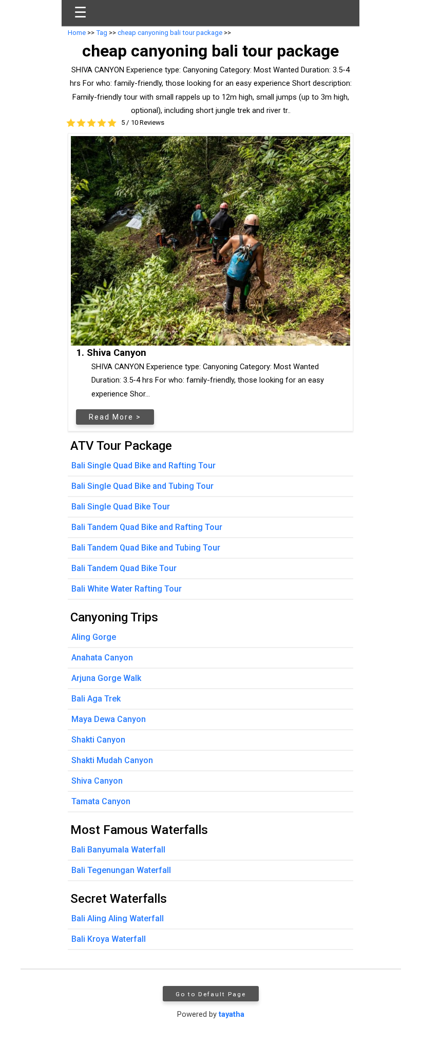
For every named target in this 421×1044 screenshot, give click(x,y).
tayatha (231, 1014)
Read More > (115, 417)
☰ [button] (80, 12)
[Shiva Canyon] (210, 241)
